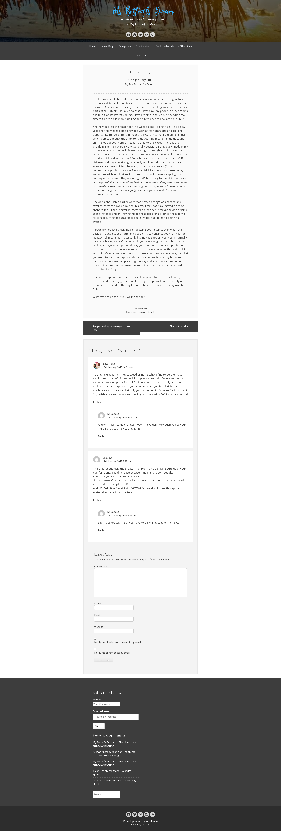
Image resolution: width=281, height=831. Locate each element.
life (149, 312)
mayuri (106, 363)
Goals (144, 308)
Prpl (147, 824)
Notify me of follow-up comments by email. (117, 642)
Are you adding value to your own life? (111, 328)
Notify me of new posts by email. (112, 652)
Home (92, 46)
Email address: (101, 711)
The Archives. (143, 46)
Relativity (136, 824)
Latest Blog (107, 46)
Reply (96, 402)
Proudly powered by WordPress (140, 821)
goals (135, 312)
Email (97, 615)
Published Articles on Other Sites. (174, 46)
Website (98, 627)
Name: (97, 699)
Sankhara (140, 55)
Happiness (142, 312)
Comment (100, 566)
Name (97, 603)
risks (153, 312)
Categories (125, 46)
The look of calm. (178, 326)
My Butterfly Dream (142, 84)
